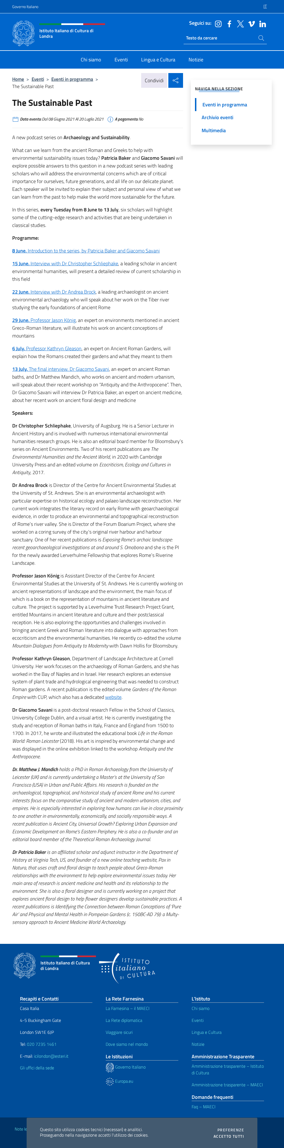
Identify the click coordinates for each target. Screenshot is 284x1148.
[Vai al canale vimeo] (250, 23)
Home (18, 79)
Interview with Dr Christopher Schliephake (65, 263)
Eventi (38, 79)
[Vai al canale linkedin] (261, 23)
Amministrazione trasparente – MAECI (227, 1084)
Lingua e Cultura (207, 1032)
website (113, 697)
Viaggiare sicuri (119, 1032)
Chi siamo (200, 1008)
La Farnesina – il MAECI (127, 1008)
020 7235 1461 (42, 1044)
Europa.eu (123, 1081)
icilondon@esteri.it (51, 1056)
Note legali (24, 1129)
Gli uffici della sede (37, 1067)
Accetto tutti (229, 1136)
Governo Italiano (25, 6)
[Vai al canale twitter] (239, 23)
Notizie (198, 1044)
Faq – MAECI (203, 1106)
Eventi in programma (72, 79)
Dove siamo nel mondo (127, 1044)
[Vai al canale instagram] (216, 23)
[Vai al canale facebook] (228, 23)
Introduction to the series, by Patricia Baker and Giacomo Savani (86, 250)
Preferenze (230, 1130)
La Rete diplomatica (124, 1020)
